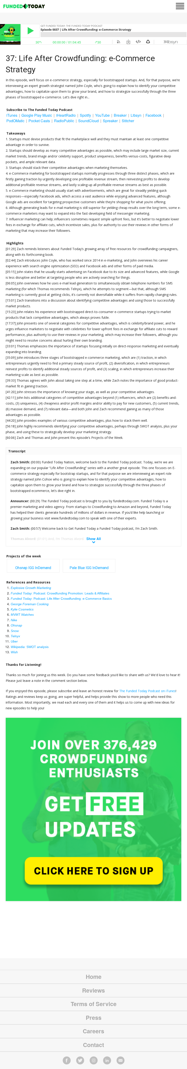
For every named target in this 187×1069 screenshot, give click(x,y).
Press (93, 1017)
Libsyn (136, 115)
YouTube (102, 115)
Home (93, 976)
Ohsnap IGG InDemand (33, 568)
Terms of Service (94, 1004)
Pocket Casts (39, 120)
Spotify (85, 115)
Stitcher (128, 120)
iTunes (11, 115)
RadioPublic (64, 120)
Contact (93, 1045)
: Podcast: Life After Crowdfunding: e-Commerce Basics (61, 598)
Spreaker (110, 120)
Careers (93, 1031)
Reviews (93, 990)
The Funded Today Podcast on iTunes (147, 691)
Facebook (153, 115)
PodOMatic (15, 120)
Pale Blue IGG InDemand (89, 568)
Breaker (120, 115)
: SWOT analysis (30, 647)
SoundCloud (88, 120)
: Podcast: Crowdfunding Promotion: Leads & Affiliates (60, 593)
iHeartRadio (66, 115)
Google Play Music (36, 115)
